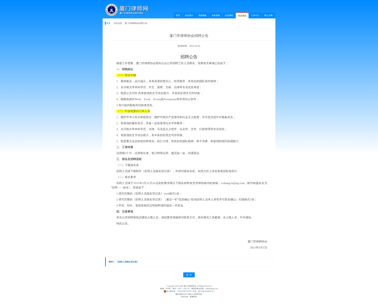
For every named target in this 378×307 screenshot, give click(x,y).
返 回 (189, 275)
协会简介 (189, 15)
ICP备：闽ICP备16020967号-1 (203, 291)
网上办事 (268, 15)
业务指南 (216, 15)
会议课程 (229, 15)
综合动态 (242, 16)
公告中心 (255, 15)
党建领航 (202, 15)
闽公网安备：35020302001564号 (178, 291)
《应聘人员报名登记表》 (127, 262)
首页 (178, 15)
